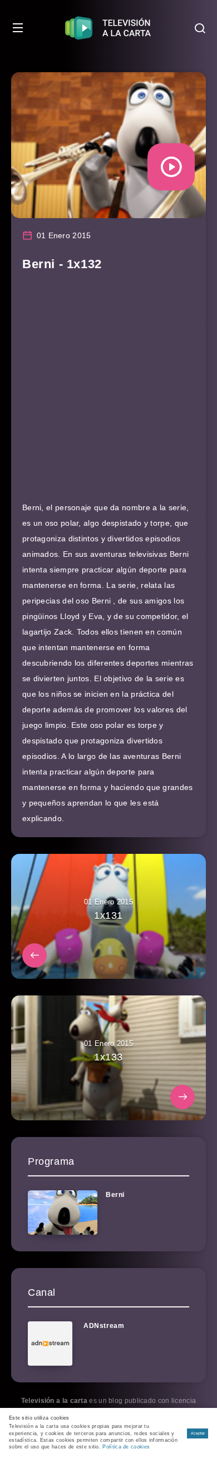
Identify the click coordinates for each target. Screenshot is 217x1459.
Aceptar (198, 1433)
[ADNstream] (50, 1343)
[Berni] (62, 1212)
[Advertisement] (108, 391)
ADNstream (103, 1326)
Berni (115, 1195)
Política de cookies (126, 1447)
